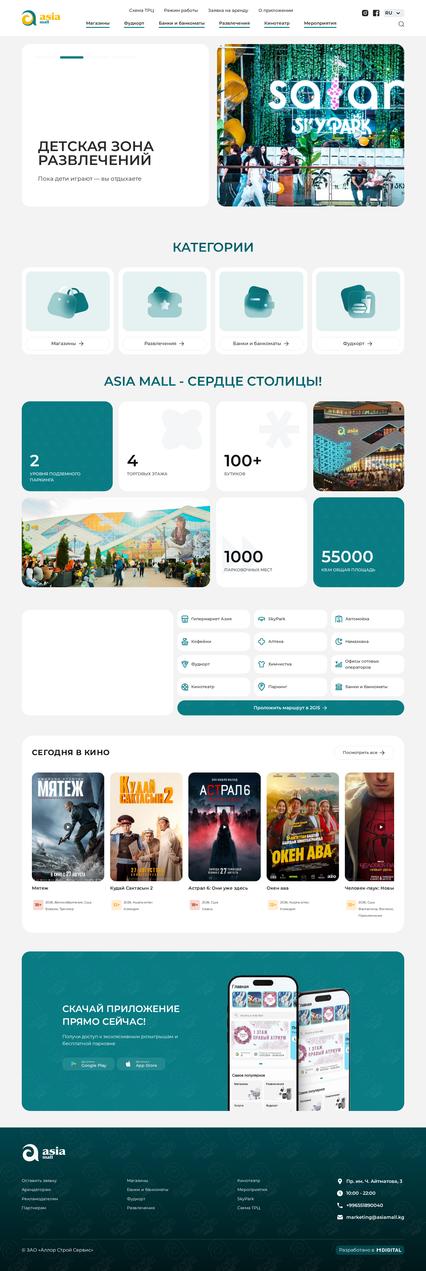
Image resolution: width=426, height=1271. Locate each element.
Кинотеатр (248, 1180)
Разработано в (356, 1250)
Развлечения (141, 1207)
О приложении (275, 10)
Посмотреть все (360, 752)
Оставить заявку (39, 1180)
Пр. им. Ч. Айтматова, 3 (374, 1181)
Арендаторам (36, 1189)
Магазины (137, 1180)
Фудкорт (136, 1198)
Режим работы (181, 10)
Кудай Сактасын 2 (131, 888)
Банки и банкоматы (147, 1189)
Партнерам (34, 1207)
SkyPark (245, 1198)
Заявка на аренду (228, 10)
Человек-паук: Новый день (377, 888)
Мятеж (40, 888)
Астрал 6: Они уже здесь (218, 888)
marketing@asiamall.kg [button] (375, 1217)
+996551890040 (364, 1205)
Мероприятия (252, 1189)
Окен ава (278, 888)
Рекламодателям (40, 1198)
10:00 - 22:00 (361, 1193)
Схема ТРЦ (141, 10)
